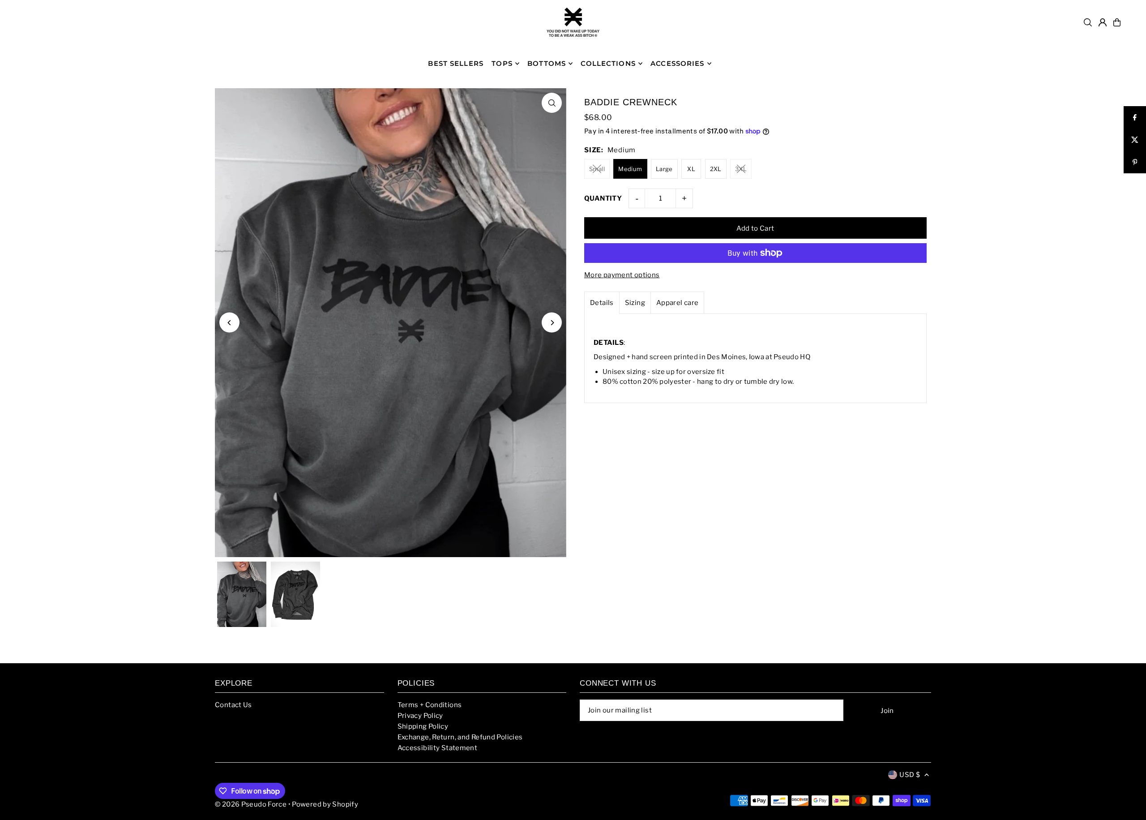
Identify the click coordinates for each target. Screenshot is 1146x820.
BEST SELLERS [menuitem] (455, 63)
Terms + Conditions (430, 705)
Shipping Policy (423, 726)
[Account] (1103, 22)
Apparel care (677, 303)
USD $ (909, 775)
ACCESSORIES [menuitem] (677, 63)
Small (597, 168)
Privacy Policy (420, 716)
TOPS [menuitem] (502, 63)
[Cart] (1116, 22)
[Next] (552, 323)
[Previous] (229, 323)
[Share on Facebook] (1135, 117)
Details (602, 303)
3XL (741, 168)
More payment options (622, 275)
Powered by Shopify (325, 804)
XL (691, 168)
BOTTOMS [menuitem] (546, 63)
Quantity (603, 198)
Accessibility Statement (438, 748)
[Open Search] (1088, 22)
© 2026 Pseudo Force (250, 804)
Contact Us (233, 705)
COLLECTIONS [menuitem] (608, 63)
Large (664, 168)
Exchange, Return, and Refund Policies (460, 737)
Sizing (635, 303)
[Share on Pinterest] (1135, 162)
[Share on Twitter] (1135, 140)
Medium (630, 168)
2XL (716, 168)
